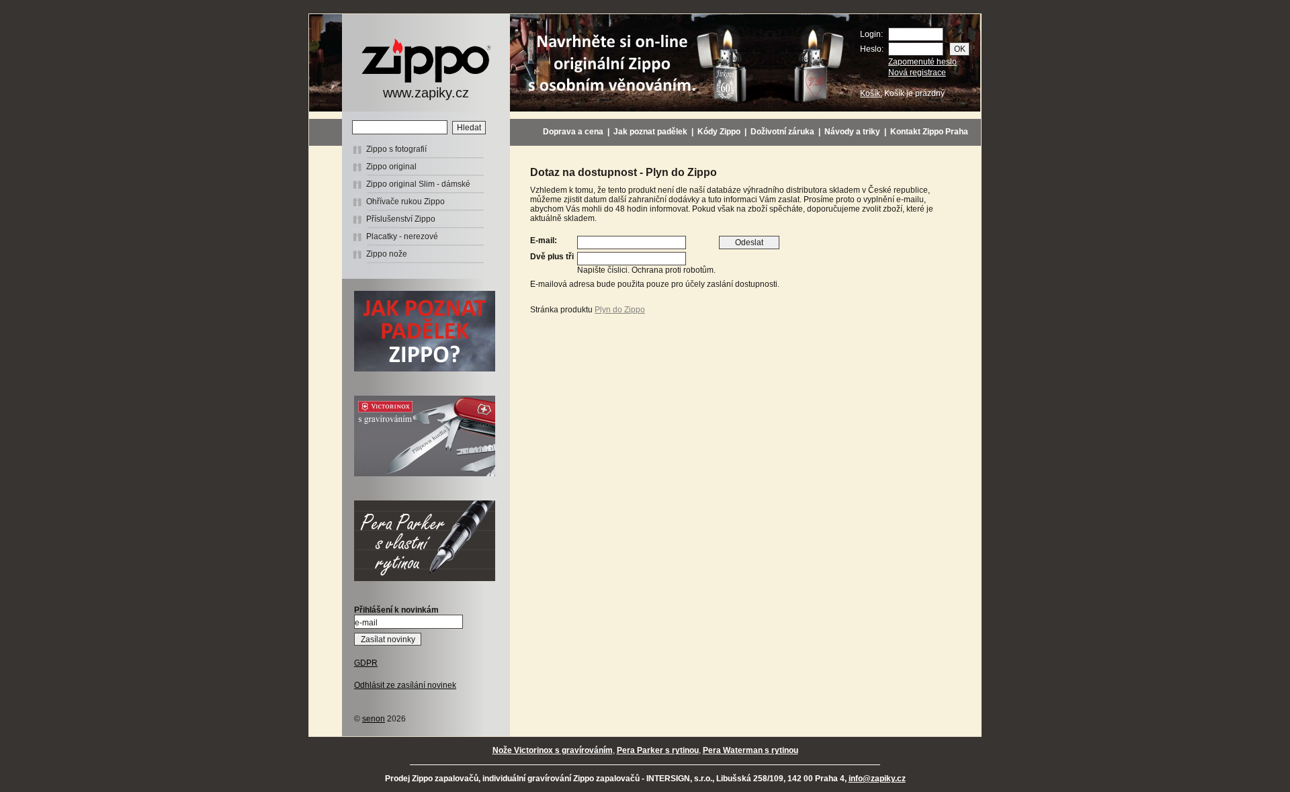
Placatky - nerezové (402, 236)
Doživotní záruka (782, 131)
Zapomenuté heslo (922, 62)
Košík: (871, 93)
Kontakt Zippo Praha (929, 131)
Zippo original (391, 166)
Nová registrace (917, 72)
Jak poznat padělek (650, 131)
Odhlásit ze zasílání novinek (405, 685)
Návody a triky (852, 131)
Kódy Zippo (718, 131)
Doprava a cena (573, 131)
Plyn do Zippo (620, 309)
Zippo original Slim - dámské (418, 184)
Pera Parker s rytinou (658, 750)
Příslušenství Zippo (400, 219)
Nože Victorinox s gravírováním (552, 750)
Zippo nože (386, 254)
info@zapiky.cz (877, 778)
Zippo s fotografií (396, 149)
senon (373, 718)
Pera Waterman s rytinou (750, 750)
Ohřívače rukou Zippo (405, 201)
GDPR (366, 663)
